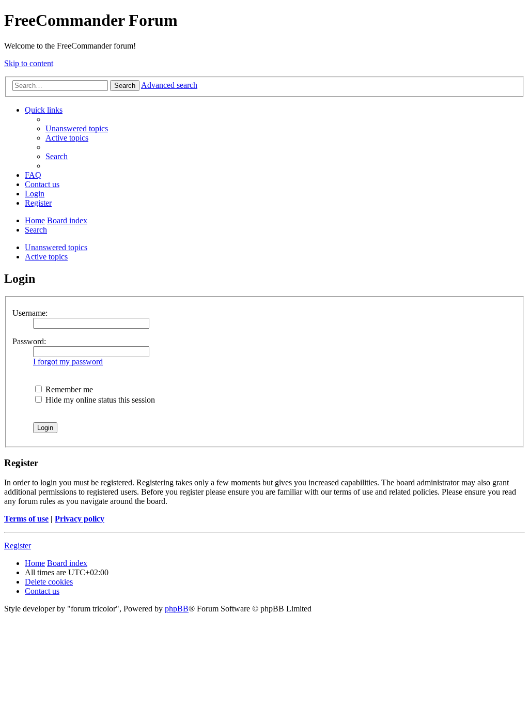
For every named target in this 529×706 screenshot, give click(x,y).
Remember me (68, 389)
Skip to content (28, 63)
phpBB (177, 608)
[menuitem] (76, 128)
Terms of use (26, 518)
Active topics (46, 256)
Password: (29, 341)
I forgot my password (68, 361)
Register (17, 545)
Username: (30, 313)
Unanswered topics (56, 247)
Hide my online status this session (99, 399)
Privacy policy (79, 518)
